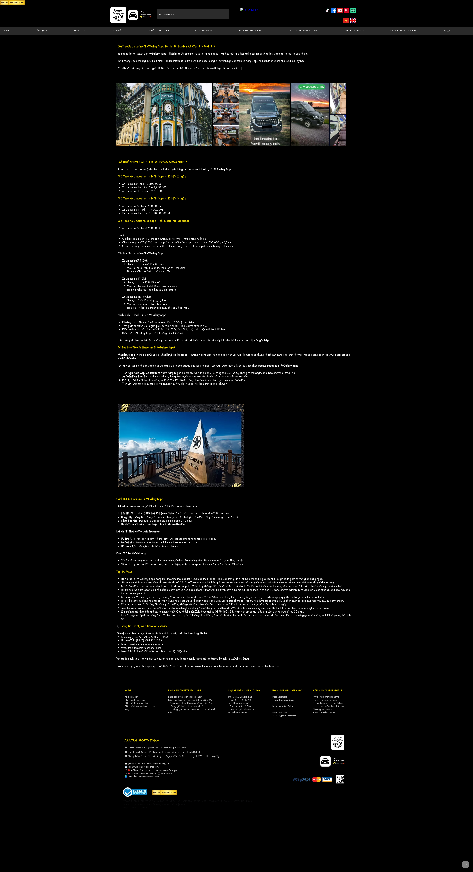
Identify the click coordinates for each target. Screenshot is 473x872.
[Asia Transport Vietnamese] (346, 20)
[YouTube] (340, 10)
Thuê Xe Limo (131, 220)
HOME (128, 690)
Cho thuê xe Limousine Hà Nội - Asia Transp (154, 770)
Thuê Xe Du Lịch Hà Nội (240, 696)
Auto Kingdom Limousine (284, 715)
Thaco (250, 706)
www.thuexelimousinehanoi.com (213, 666)
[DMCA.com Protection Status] (12, 5)
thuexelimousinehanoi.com (146, 648)
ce (155, 773)
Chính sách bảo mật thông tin (139, 703)
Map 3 (143, 807)
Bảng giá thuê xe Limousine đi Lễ (187, 706)
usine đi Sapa (147, 220)
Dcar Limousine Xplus (284, 699)
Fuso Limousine (237, 706)
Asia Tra (165, 773)
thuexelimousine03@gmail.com (212, 513)
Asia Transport (131, 696)
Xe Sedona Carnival (238, 712)
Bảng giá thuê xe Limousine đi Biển (185, 696)
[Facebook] (333, 10)
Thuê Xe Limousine (134, 176)
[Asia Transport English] (353, 20)
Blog (127, 709)
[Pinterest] (346, 10)
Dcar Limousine (279, 696)
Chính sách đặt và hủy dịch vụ (140, 706)
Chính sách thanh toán (135, 699)
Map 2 (135, 807)
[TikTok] (327, 10)
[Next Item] (339, 114)
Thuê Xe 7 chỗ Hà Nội (240, 699)
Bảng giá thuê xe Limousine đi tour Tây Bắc (191, 703)
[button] (51, 31)
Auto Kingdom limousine (242, 709)
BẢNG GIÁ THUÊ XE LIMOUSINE (184, 690)
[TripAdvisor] (353, 10)
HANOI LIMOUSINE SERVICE (327, 690)
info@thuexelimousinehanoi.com (146, 644)
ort (177, 770)
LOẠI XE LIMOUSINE (238, 690)
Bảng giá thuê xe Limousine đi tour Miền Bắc (190, 699)
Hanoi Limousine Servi (143, 773)
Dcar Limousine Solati (238, 703)
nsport (171, 773)
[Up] (465, 864)
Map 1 (126, 807)
